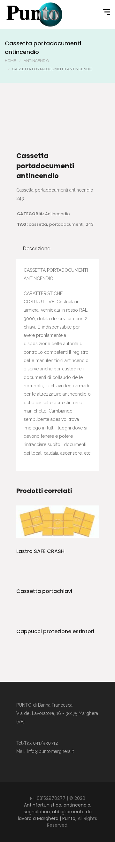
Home (10, 60)
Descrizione (36, 249)
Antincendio (36, 60)
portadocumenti (66, 224)
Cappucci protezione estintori (55, 631)
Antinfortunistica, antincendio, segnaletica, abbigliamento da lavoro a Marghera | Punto (55, 812)
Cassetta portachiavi (44, 591)
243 (90, 224)
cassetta (38, 224)
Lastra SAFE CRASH (40, 551)
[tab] (36, 248)
